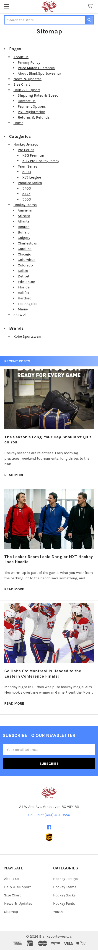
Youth (58, 911)
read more (14, 475)
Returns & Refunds (34, 117)
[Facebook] (49, 827)
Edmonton (26, 282)
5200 (26, 172)
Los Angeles (27, 303)
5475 (26, 194)
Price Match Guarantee (36, 68)
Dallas (23, 271)
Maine (23, 309)
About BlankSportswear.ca (39, 73)
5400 (26, 188)
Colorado (25, 265)
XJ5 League (31, 177)
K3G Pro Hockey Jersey (40, 161)
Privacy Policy (29, 62)
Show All (20, 314)
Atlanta (23, 221)
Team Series (27, 166)
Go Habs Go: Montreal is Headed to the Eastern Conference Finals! (42, 673)
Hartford (25, 298)
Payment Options (32, 106)
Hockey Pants (64, 903)
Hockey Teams (25, 205)
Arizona (24, 216)
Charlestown (28, 243)
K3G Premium (33, 155)
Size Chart (21, 84)
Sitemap (11, 911)
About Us (20, 57)
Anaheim (25, 210)
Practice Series (30, 183)
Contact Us (27, 101)
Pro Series (26, 150)
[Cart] (91, 6)
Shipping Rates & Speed (38, 95)
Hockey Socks (64, 895)
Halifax (23, 292)
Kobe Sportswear (27, 336)
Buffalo (24, 232)
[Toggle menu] (6, 6)
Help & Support (26, 90)
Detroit (23, 276)
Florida (24, 287)
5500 (26, 199)
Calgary (24, 238)
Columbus (26, 260)
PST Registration (31, 112)
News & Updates (27, 79)
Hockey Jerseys (25, 144)
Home (18, 123)
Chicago (24, 254)
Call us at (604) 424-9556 (49, 815)
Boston (23, 227)
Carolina (24, 249)
